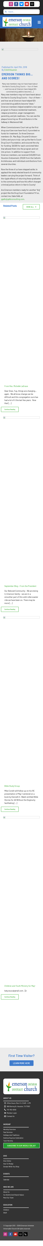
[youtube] (27, 4)
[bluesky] (21, 4)
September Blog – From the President (20, 586)
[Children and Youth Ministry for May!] (21, 898)
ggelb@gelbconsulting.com (12, 199)
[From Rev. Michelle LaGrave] (21, 298)
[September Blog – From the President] (21, 498)
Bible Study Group (12, 786)
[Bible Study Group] (21, 698)
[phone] (26, 1234)
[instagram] (11, 4)
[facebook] (16, 4)
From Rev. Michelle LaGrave (16, 386)
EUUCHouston (10, 69)
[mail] (32, 4)
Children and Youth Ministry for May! (19, 985)
